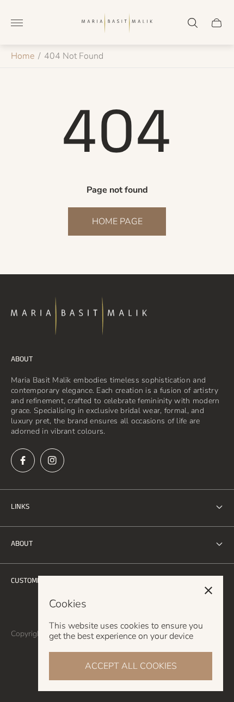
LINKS (20, 506)
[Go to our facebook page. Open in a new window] (23, 460)
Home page (117, 221)
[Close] (208, 590)
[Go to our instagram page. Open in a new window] (52, 460)
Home (22, 56)
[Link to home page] (79, 317)
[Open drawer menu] (17, 23)
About (22, 543)
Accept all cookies (131, 666)
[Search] (193, 23)
